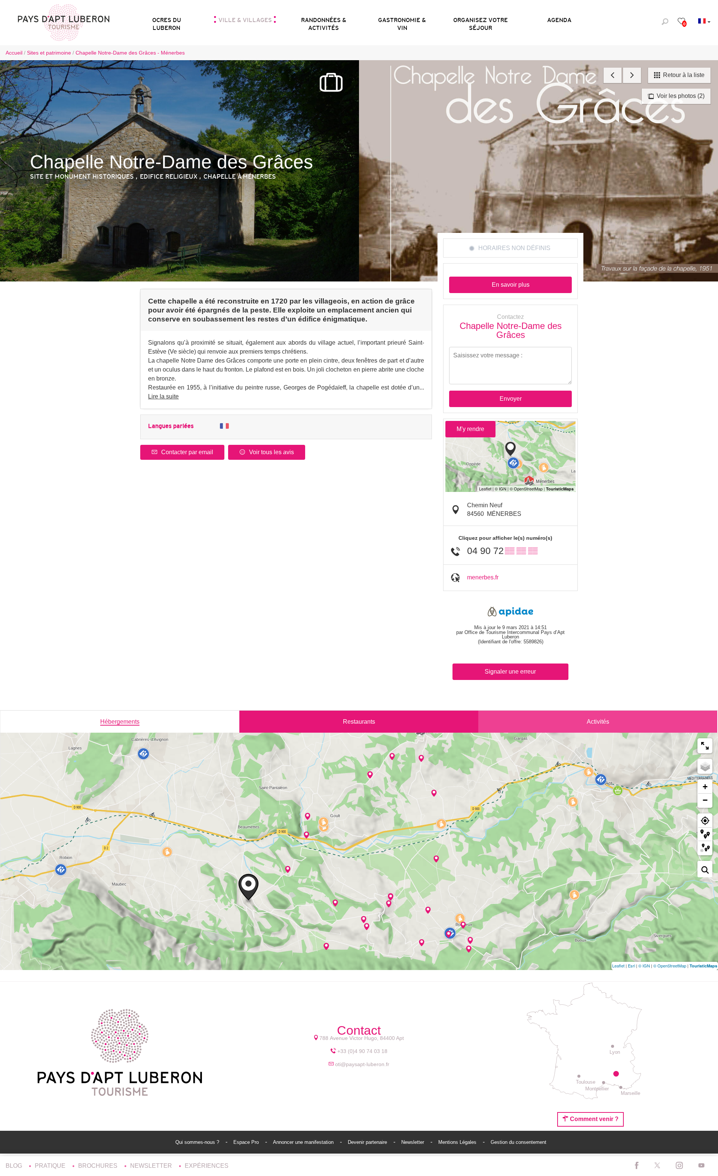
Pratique (51, 1166)
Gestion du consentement (518, 1142)
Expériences (206, 1166)
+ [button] (705, 786)
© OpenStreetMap (669, 966)
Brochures (98, 1166)
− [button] (705, 800)
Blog (15, 1166)
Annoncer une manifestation (304, 1142)
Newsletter (413, 1142)
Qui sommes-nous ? (198, 1142)
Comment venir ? (593, 1119)
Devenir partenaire (368, 1142)
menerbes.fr (482, 577)
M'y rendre (470, 429)
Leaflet (618, 966)
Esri (631, 966)
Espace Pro (246, 1142)
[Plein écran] (705, 745)
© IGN (644, 966)
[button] (166, 22)
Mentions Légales (458, 1142)
